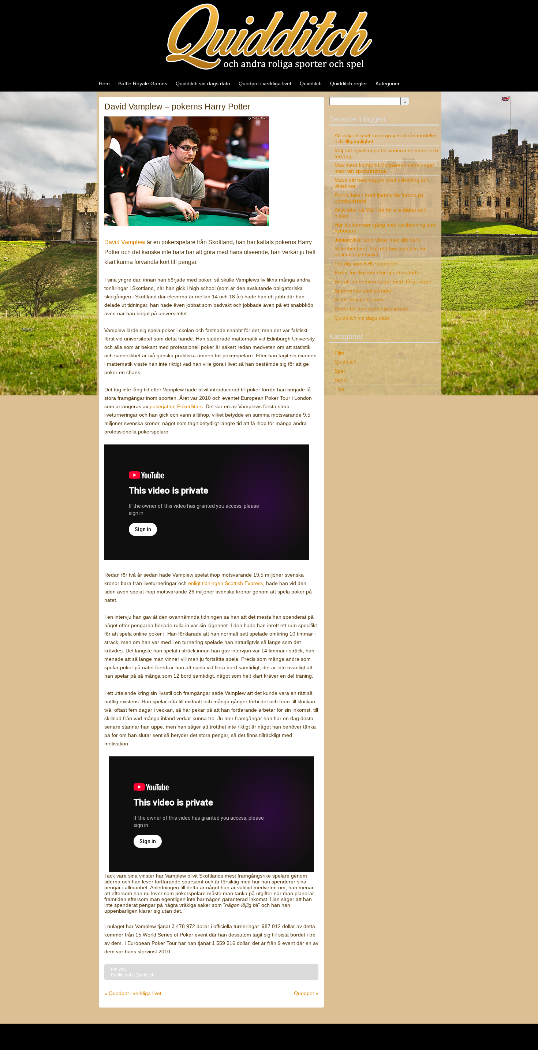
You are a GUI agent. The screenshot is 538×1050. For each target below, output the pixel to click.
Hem (104, 83)
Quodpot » (306, 993)
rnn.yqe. (119, 969)
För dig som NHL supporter (366, 264)
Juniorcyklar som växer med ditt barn (377, 240)
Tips (339, 389)
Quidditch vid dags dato (203, 83)
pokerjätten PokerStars (176, 406)
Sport (341, 380)
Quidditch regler (348, 83)
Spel (340, 371)
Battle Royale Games (142, 83)
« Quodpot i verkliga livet (132, 993)
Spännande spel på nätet (364, 291)
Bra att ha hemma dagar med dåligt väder (383, 281)
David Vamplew (124, 242)
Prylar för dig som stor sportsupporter (378, 272)
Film (339, 353)
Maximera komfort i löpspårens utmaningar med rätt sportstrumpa (384, 168)
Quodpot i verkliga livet (265, 83)
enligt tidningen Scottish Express (225, 583)
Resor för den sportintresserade (371, 309)
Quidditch (311, 83)
